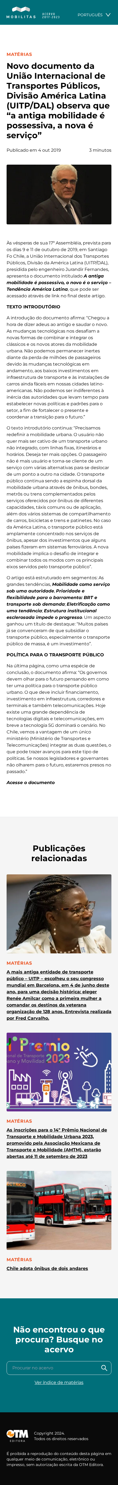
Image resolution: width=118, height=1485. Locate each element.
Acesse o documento (31, 782)
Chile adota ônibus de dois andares (47, 1268)
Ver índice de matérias (59, 1382)
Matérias (19, 54)
